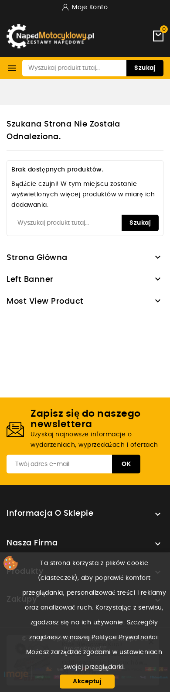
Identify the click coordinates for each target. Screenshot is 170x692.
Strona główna (37, 258)
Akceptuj (87, 681)
